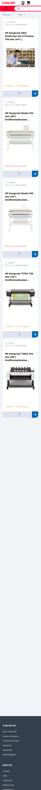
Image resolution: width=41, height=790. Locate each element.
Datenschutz (8, 785)
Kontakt (6, 771)
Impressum (8, 780)
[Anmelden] (23, 3)
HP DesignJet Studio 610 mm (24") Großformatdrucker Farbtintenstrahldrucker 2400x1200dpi (19, 196)
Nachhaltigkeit (9, 754)
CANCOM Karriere (11, 741)
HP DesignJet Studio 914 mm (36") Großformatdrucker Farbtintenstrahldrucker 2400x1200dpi (19, 116)
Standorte (7, 745)
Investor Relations (11, 736)
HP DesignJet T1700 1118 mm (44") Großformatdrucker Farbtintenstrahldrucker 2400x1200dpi (19, 277)
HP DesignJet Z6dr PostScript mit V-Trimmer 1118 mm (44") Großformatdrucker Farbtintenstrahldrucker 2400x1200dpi (19, 36)
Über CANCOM (10, 731)
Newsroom (7, 750)
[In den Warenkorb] (19, 93)
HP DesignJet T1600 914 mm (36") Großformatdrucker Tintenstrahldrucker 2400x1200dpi (19, 357)
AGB (5, 776)
